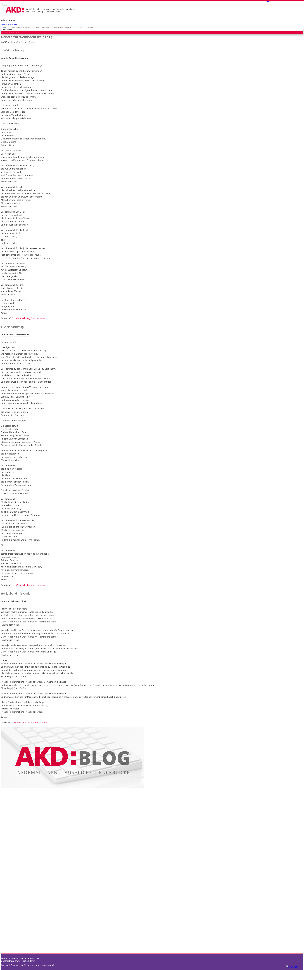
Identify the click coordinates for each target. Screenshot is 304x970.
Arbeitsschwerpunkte (20, 27)
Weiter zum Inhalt (9, 24)
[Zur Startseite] (40, 15)
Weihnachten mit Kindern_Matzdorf (30, 722)
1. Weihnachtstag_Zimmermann (29, 318)
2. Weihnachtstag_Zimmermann (29, 585)
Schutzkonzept (32, 965)
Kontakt (90, 27)
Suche (268, 1)
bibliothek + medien (62, 27)
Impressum (47, 965)
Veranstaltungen (42, 27)
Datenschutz (17, 965)
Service (79, 27)
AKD (4, 27)
